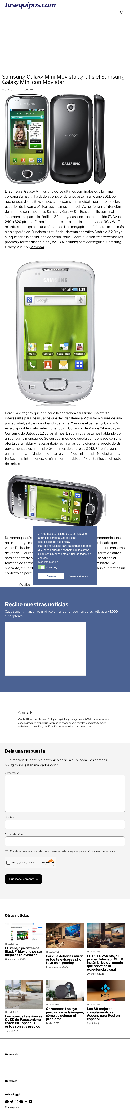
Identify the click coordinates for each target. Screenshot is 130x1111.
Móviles (24, 584)
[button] (41, 567)
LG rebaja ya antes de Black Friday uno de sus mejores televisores (24, 951)
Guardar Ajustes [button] (78, 576)
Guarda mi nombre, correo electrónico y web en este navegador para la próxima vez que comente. (62, 851)
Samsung (26, 196)
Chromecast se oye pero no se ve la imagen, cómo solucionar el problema (65, 1014)
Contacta (11, 1081)
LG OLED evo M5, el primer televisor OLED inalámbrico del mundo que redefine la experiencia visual (105, 962)
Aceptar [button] (51, 576)
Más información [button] (48, 561)
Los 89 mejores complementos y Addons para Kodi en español (103, 1014)
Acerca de (11, 1054)
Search (121, 12)
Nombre (10, 817)
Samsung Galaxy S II (63, 212)
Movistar (37, 247)
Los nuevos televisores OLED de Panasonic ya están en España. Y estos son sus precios (23, 1021)
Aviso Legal (12, 1094)
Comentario (12, 772)
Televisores (11, 944)
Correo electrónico (15, 834)
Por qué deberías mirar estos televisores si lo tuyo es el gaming (64, 959)
